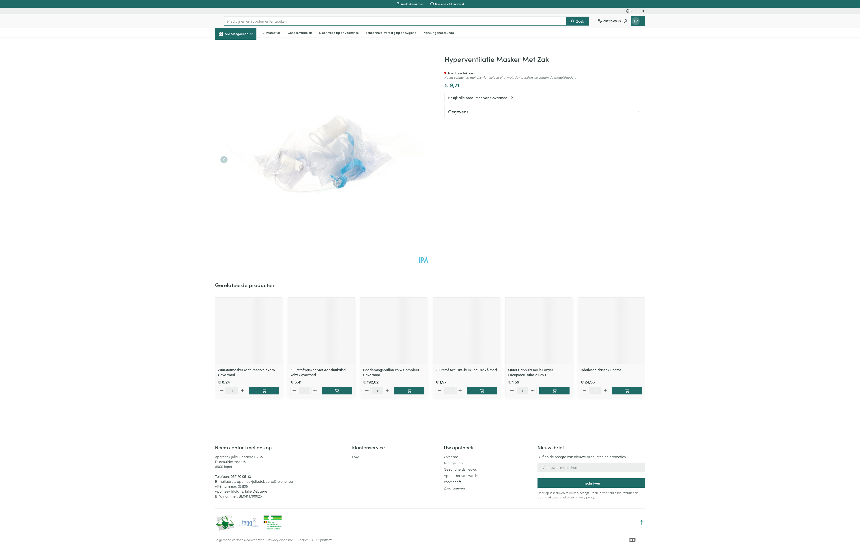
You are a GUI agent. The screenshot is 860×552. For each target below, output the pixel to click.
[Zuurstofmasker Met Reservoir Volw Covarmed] (248, 331)
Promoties (227, 44)
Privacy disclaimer (281, 539)
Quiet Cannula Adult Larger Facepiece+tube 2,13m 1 (530, 372)
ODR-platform (322, 539)
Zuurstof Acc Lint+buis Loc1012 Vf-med (466, 369)
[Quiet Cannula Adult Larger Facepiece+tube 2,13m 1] (538, 331)
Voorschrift (452, 481)
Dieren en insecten (244, 142)
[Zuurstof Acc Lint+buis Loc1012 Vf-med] (466, 331)
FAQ (355, 456)
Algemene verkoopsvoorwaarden (240, 539)
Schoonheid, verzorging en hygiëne (244, 58)
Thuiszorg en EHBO (244, 129)
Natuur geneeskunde (244, 117)
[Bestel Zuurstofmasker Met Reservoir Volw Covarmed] (264, 390)
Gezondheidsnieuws (460, 469)
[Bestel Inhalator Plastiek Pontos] (627, 390)
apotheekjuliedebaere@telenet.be (265, 481)
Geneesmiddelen (244, 155)
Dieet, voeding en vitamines (244, 74)
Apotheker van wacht (461, 475)
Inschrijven (591, 483)
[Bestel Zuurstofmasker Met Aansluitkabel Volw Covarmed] (337, 390)
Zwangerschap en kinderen (244, 90)
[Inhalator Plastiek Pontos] (611, 331)
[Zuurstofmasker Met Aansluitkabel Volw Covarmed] (321, 331)
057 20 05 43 (241, 476)
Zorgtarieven (454, 487)
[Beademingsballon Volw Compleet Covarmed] (393, 331)
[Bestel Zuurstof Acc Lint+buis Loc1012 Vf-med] (482, 390)
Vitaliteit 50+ (244, 104)
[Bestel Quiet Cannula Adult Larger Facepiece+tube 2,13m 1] (554, 390)
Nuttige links (454, 462)
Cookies (303, 539)
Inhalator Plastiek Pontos (601, 369)
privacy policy (584, 497)
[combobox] (395, 21)
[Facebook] (641, 522)
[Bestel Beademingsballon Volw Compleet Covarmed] (409, 390)
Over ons (451, 456)
